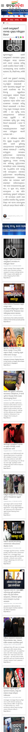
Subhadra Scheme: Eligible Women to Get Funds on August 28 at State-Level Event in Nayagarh (14, 361)
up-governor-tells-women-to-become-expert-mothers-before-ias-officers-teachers (13, 608)
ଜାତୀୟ (17, 20)
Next (26, 19)
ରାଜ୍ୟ (11, 20)
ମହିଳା (7, 23)
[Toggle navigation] (24, 16)
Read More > (7, 278)
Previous (23, 19)
